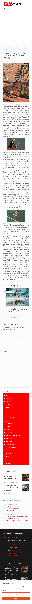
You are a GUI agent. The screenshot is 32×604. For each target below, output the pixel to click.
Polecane (9, 423)
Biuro (8, 395)
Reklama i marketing (13, 435)
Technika (9, 454)
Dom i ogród (10, 398)
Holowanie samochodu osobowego (14, 509)
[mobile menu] (29, 3)
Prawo (8, 429)
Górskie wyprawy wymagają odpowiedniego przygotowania (17, 518)
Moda (8, 411)
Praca (8, 426)
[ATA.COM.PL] (12, 3)
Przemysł (9, 432)
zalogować (14, 327)
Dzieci (8, 401)
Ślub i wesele (10, 444)
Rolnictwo (9, 438)
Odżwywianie (10, 420)
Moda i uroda (10, 414)
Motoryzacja (10, 417)
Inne (7, 408)
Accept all (16, 599)
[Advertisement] (16, 27)
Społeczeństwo (11, 448)
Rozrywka (9, 441)
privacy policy (15, 589)
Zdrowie (9, 463)
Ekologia (9, 404)
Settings (16, 594)
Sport (8, 451)
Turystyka (9, 460)
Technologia (10, 457)
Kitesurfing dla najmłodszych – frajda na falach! (15, 310)
